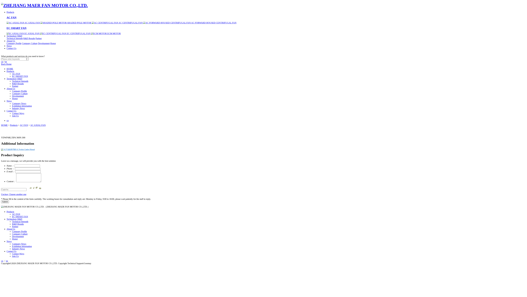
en (6, 62)
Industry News (18, 108)
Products (10, 12)
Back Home (6, 64)
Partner (39, 38)
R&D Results (29, 38)
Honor (53, 43)
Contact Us (11, 48)
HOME (10, 69)
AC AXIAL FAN (38, 125)
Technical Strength (15, 38)
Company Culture (29, 43)
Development (44, 43)
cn (2, 62)
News (9, 46)
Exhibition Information (22, 106)
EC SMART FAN (16, 28)
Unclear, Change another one (13, 194)
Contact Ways (18, 113)
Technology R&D (14, 36)
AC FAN (11, 17)
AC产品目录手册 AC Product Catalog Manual (19, 149)
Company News (19, 103)
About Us (11, 41)
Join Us (15, 116)
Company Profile (14, 43)
